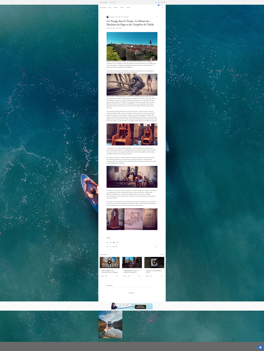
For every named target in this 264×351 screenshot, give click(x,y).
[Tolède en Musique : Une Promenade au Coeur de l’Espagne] (110, 262)
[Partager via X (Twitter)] (110, 242)
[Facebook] (156, 2)
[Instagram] (159, 2)
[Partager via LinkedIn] (114, 242)
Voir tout (162, 254)
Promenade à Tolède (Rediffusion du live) (154, 271)
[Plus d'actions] (156, 17)
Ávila (110, 7)
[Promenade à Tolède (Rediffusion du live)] (154, 262)
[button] (162, 7)
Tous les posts (103, 7)
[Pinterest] (162, 2)
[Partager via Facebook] (107, 242)
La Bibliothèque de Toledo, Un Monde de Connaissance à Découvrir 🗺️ (131, 271)
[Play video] (132, 46)
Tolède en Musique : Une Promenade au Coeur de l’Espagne (109, 271)
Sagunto (115, 7)
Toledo (121, 7)
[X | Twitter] (164, 2)
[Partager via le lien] (117, 242)
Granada (128, 7)
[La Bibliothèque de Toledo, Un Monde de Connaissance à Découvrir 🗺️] (132, 262)
